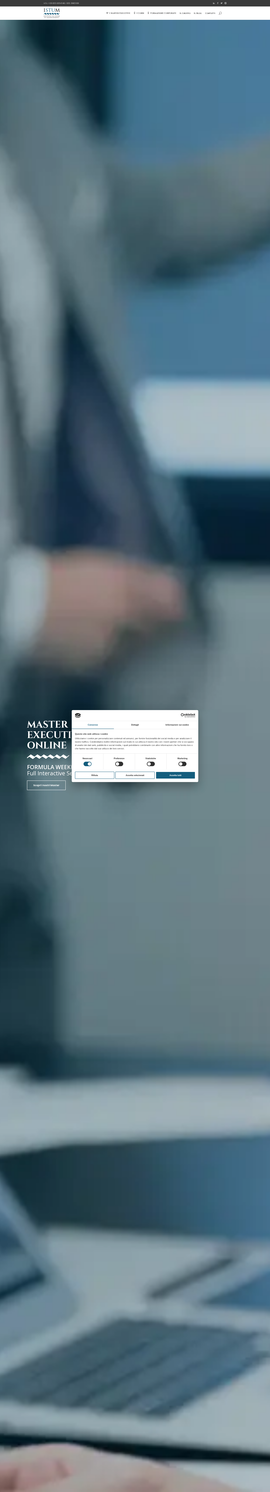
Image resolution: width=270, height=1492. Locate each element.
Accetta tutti (175, 775)
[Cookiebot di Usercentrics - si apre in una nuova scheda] (183, 715)
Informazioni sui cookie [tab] (177, 724)
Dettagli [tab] (135, 724)
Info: (61, 3)
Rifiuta (94, 775)
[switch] (119, 764)
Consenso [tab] (93, 724)
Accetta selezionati (135, 775)
